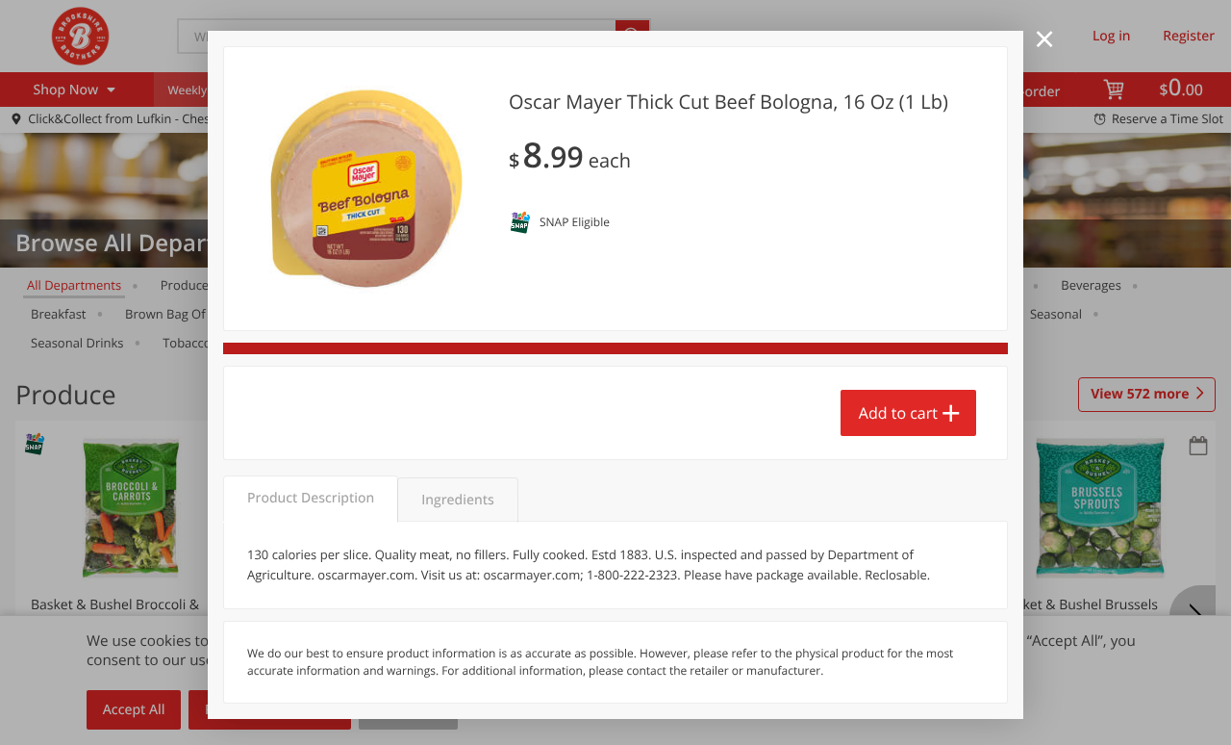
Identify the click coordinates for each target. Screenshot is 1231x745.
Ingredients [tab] (457, 500)
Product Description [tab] (310, 498)
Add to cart (898, 413)
